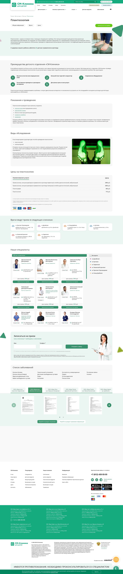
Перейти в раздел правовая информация (72, 421)
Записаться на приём (104, 25)
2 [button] (63, 417)
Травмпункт (46, 487)
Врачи (30, 25)
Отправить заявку (77, 346)
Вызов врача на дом (30, 482)
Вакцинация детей (29, 479)
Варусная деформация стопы (21, 376)
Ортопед (24, 16)
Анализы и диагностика (58, 9)
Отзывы (51, 5)
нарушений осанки (20, 110)
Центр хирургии (47, 477)
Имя (15, 343)
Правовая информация (68, 477)
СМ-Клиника (46, 474)
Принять (96, 571)
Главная (12, 16)
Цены (56, 5)
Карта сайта (65, 482)
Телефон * (43, 343)
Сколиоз (89, 374)
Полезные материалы (30, 484)
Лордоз (64, 374)
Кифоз (39, 376)
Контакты (63, 5)
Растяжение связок (92, 372)
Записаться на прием (94, 5)
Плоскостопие (66, 378)
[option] (27, 405)
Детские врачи (41, 9)
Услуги (73, 9)
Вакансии (64, 474)
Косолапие (40, 378)
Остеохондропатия (67, 376)
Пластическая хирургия (49, 479)
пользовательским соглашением (63, 351)
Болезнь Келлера (17, 372)
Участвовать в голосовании (104, 548)
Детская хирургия (86, 9)
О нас (38, 5)
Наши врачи (14, 477)
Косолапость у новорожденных (71, 372)
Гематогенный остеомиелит (45, 372)
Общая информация (18, 25)
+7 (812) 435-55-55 (59, 2)
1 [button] (59, 417)
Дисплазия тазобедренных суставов (47, 374)
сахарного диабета (20, 115)
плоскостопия (19, 108)
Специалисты (28, 474)
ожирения (18, 117)
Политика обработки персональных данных (73, 479)
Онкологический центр (49, 482)
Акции (44, 5)
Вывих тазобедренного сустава (21, 378)
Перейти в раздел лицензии (47, 421)
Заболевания (100, 9)
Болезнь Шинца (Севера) (20, 374)
